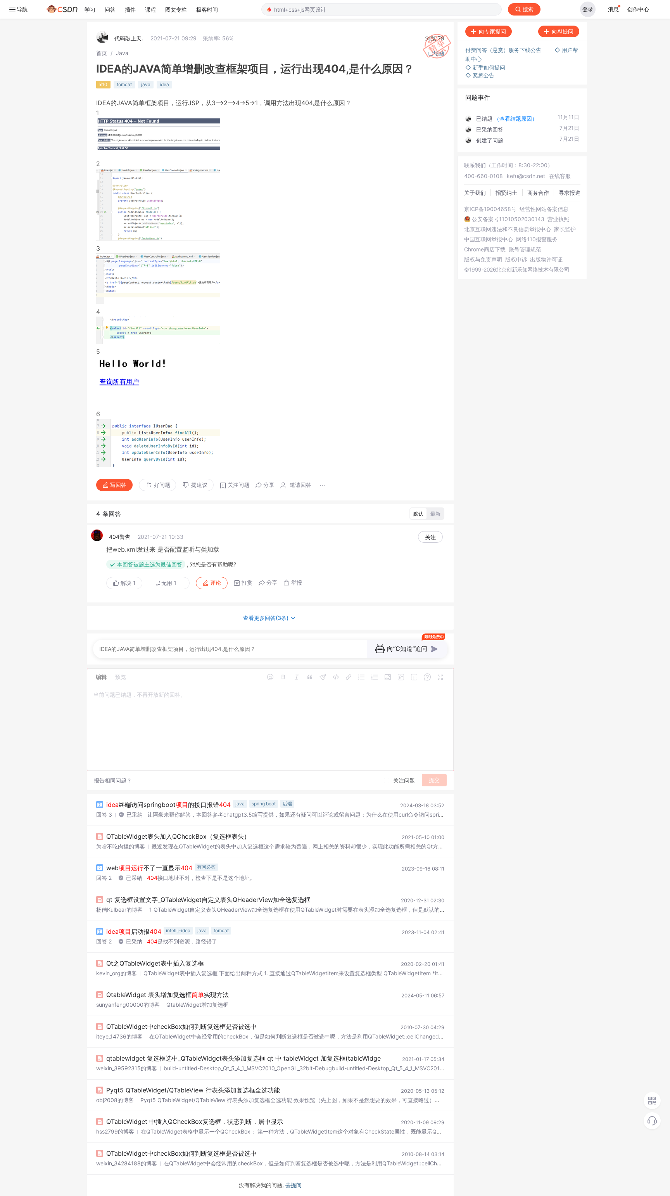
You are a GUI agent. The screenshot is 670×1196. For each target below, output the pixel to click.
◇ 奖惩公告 (479, 75)
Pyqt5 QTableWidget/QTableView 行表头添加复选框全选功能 (193, 1090)
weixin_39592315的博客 (126, 1068)
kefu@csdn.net (526, 176)
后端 (287, 804)
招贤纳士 (506, 192)
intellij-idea (178, 930)
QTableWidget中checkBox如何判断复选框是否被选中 (181, 1026)
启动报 (133, 931)
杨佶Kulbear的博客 (119, 909)
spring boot (264, 804)
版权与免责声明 (483, 259)
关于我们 (475, 192)
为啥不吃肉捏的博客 (120, 846)
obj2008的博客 (115, 1100)
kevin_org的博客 (116, 973)
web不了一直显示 (149, 868)
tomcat (124, 84)
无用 (168, 583)
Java (122, 53)
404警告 (119, 536)
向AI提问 (562, 31)
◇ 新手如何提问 (485, 67)
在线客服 (560, 176)
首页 (101, 53)
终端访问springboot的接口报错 (168, 804)
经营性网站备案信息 (544, 209)
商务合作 (538, 192)
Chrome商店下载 (485, 249)
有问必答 (206, 867)
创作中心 (638, 9)
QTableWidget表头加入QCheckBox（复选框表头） (178, 836)
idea (164, 84)
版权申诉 (516, 259)
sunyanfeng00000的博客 (128, 1004)
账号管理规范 (525, 249)
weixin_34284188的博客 (126, 1163)
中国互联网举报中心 (488, 239)
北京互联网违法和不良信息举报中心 (507, 229)
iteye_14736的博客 (119, 1036)
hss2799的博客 (115, 1131)
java (145, 84)
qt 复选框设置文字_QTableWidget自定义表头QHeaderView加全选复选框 (208, 899)
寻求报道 (569, 192)
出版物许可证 (546, 259)
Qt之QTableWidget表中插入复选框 (155, 963)
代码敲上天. (128, 38)
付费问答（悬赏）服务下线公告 (504, 50)
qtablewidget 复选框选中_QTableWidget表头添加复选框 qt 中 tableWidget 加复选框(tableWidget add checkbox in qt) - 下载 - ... (290, 1058)
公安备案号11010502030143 (508, 219)
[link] (101, 53)
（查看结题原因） (515, 118)
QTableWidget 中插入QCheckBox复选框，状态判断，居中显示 (194, 1121)
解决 (127, 583)
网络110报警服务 (537, 239)
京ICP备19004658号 (490, 209)
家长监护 (565, 229)
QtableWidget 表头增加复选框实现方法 (167, 995)
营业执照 (558, 219)
